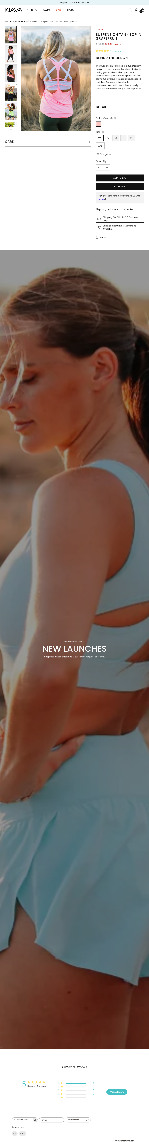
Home (8, 21)
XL (131, 138)
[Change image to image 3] (11, 73)
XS (99, 138)
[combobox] (51, 1119)
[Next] (102, 2)
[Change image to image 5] (11, 111)
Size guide (105, 154)
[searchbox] (22, 1120)
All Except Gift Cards (26, 21)
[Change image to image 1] (11, 34)
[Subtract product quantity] (98, 167)
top (14, 1133)
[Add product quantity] (107, 167)
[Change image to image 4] (11, 92)
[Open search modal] (130, 10)
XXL (100, 145)
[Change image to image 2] (11, 54)
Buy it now (120, 186)
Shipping (101, 209)
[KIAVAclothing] (13, 10)
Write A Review (117, 1092)
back (22, 1133)
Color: (106, 118)
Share (103, 237)
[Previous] (46, 2)
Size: (100, 132)
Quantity (101, 161)
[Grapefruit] (98, 124)
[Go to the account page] (136, 10)
